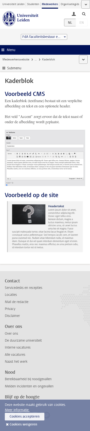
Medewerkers (50, 4)
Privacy (10, 309)
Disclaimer (12, 316)
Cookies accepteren (25, 416)
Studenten (33, 4)
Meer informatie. (17, 410)
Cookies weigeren (23, 424)
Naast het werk (16, 361)
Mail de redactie (16, 302)
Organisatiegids (70, 4)
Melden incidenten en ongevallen (29, 386)
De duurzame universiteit (23, 340)
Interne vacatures (17, 347)
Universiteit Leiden (13, 4)
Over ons (11, 333)
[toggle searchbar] (84, 13)
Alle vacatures (15, 354)
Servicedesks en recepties (23, 287)
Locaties (11, 294)
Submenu (14, 68)
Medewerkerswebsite (15, 59)
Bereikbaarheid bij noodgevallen (28, 379)
